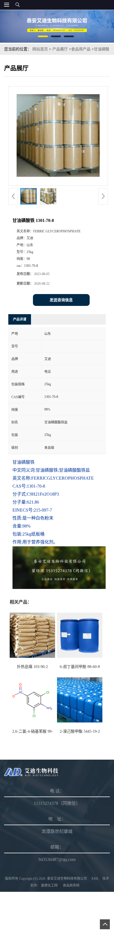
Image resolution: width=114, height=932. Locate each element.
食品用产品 (80, 49)
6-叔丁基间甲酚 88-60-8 (80, 667)
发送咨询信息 (61, 300)
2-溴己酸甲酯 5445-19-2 (80, 731)
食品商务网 (71, 885)
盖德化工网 (49, 885)
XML (95, 879)
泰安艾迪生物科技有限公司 (67, 879)
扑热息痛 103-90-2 (32, 667)
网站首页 (40, 49)
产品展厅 (60, 49)
